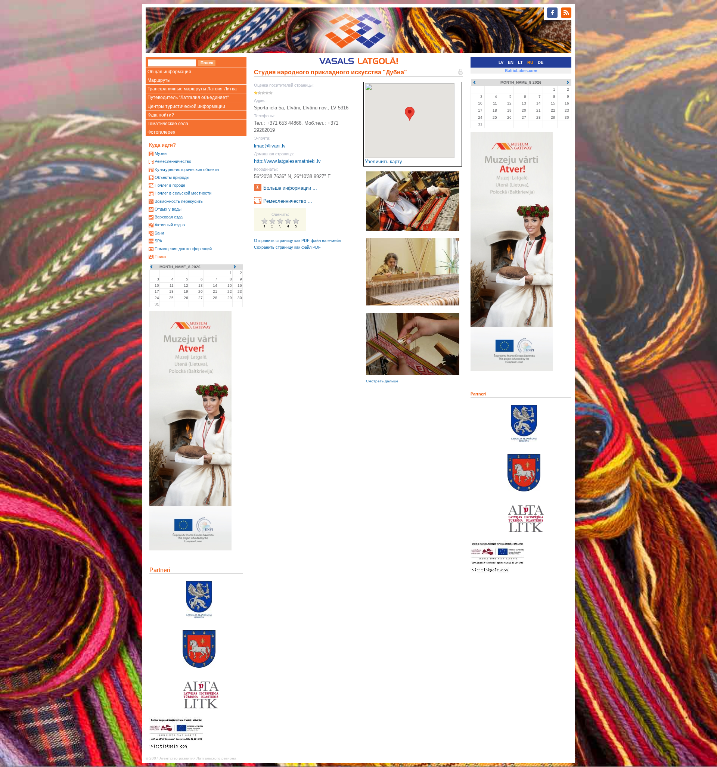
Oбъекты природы (172, 177)
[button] (410, 114)
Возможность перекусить (179, 201)
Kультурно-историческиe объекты (187, 169)
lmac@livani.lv (270, 146)
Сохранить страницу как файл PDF (287, 247)
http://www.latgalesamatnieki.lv (287, 161)
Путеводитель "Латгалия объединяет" (188, 97)
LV (501, 62)
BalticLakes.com (521, 70)
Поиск (160, 256)
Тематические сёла (168, 123)
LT (520, 62)
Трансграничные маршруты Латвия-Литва (192, 88)
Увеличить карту (383, 161)
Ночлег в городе (170, 185)
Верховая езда (169, 217)
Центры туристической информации (186, 106)
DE (540, 62)
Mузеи (161, 153)
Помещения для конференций (183, 248)
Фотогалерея (162, 132)
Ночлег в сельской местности (183, 193)
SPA (158, 241)
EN (510, 62)
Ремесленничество (173, 161)
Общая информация (169, 71)
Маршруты (159, 80)
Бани (159, 233)
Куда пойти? (161, 115)
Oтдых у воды (168, 209)
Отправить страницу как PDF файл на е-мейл (297, 240)
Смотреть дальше (382, 381)
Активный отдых (170, 225)
